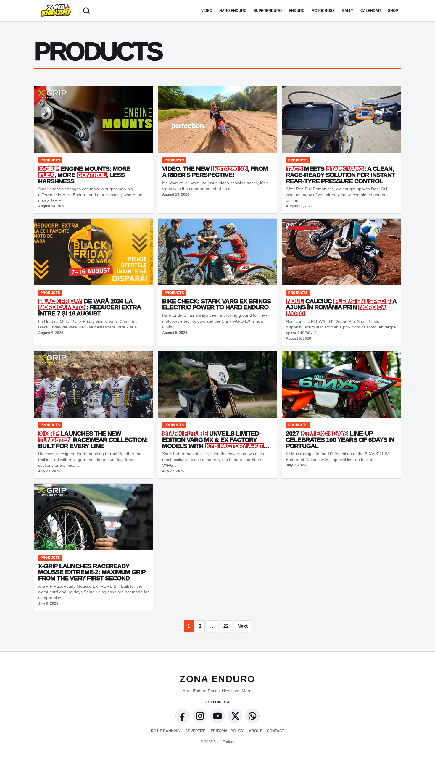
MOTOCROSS (323, 11)
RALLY (347, 11)
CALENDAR (370, 11)
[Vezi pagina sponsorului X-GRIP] (52, 94)
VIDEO (206, 11)
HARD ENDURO (232, 11)
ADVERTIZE (195, 731)
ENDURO (296, 11)
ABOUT (255, 731)
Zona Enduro (217, 679)
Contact (275, 731)
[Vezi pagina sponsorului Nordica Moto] (301, 227)
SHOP (393, 11)
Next (242, 626)
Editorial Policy (227, 731)
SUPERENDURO (268, 11)
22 (226, 626)
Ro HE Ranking (165, 731)
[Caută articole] (86, 10)
